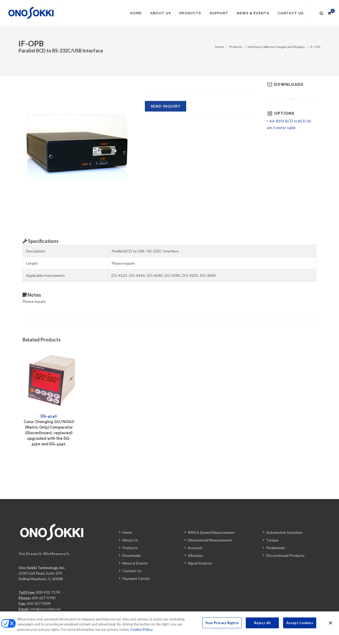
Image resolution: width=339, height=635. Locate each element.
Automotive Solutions (284, 532)
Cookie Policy (141, 629)
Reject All (262, 622)
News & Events (135, 563)
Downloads (131, 555)
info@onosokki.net (45, 609)
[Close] (330, 623)
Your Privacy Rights (221, 622)
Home (219, 47)
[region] (169, 623)
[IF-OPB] (78, 143)
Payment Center (136, 578)
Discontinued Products (285, 555)
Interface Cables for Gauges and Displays (276, 47)
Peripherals (275, 547)
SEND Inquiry (165, 106)
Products (235, 47)
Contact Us (131, 571)
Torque (272, 540)
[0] (329, 12)
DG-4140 (49, 416)
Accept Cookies (299, 622)
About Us (130, 540)
